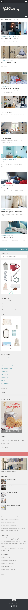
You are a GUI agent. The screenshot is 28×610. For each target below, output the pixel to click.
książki (10, 543)
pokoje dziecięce (4, 36)
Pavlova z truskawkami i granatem (7, 365)
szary (20, 547)
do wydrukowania (14, 539)
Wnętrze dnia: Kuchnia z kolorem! (13, 505)
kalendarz (17, 541)
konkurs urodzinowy (4, 543)
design (18, 538)
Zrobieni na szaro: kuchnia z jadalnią (12, 516)
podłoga (3, 547)
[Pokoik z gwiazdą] (14, 128)
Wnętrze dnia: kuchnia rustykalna (11, 530)
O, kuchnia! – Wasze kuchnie (7, 306)
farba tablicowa (9, 541)
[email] (24, 249)
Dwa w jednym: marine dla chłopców (11, 188)
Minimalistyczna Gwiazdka (14, 519)
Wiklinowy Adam (5, 519)
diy (20, 538)
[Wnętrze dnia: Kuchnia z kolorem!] (3, 507)
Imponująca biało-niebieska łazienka (9, 560)
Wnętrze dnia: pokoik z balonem (9, 38)
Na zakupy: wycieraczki (6, 557)
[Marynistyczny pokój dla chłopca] (14, 78)
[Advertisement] (14, 588)
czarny (12, 538)
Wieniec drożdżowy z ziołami (6, 357)
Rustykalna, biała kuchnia (12, 492)
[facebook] (22, 249)
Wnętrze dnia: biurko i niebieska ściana (8, 471)
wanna (9, 548)
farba (5, 541)
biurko (8, 538)
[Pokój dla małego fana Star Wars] (14, 52)
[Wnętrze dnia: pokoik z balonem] (14, 28)
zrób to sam (7, 550)
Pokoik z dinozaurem (7, 237)
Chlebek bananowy (4, 377)
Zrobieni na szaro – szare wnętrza (8, 303)
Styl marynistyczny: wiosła (10, 522)
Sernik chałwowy (4, 374)
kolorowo (20, 541)
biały (5, 538)
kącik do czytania (14, 543)
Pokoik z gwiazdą (6, 138)
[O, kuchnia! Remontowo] (3, 481)
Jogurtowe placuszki (5, 383)
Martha (3, 525)
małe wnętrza (3, 545)
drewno (20, 539)
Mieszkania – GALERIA (6, 300)
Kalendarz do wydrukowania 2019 (11, 525)
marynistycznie (23, 543)
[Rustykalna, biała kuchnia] (3, 494)
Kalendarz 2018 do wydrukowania (8, 569)
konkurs (24, 541)
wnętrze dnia (11, 36)
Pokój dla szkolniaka (7, 112)
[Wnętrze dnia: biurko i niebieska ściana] (14, 464)
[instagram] (26, 249)
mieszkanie (8, 545)
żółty (11, 550)
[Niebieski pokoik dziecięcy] (14, 152)
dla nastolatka (7, 539)
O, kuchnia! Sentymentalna (12, 499)
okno (14, 545)
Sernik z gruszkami (4, 380)
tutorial (25, 546)
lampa (18, 543)
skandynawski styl (12, 546)
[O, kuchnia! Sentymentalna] (3, 500)
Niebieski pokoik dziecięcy (8, 162)
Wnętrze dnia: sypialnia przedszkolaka (11, 212)
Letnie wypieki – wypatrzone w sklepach (9, 362)
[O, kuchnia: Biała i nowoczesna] (3, 487)
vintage (6, 548)
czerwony (15, 538)
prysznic (6, 546)
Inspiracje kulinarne (5, 354)
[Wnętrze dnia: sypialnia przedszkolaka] (14, 202)
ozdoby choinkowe (18, 545)
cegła (10, 538)
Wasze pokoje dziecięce (14, 548)
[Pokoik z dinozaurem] (14, 227)
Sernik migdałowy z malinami (6, 368)
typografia (2, 548)
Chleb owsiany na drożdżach (6, 359)
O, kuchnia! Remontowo (11, 479)
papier (23, 545)
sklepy (17, 546)
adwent (2, 538)
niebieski (11, 545)
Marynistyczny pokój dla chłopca (10, 88)
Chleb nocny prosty (4, 371)
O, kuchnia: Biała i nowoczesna (13, 486)
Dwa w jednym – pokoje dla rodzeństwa (10, 309)
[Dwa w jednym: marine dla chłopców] (14, 178)
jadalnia (13, 541)
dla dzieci (23, 538)
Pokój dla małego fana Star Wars (10, 62)
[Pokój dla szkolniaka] (14, 102)
